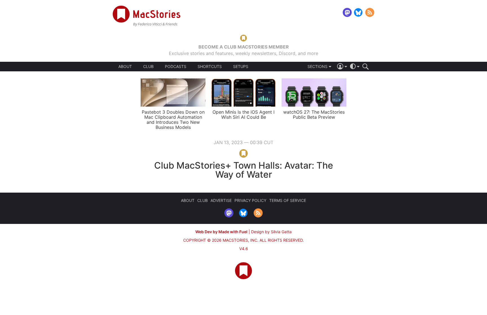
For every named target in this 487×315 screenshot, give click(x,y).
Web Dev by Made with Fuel (221, 231)
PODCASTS (175, 67)
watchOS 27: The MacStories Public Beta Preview (314, 114)
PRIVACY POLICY (250, 200)
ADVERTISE (221, 200)
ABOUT (125, 67)
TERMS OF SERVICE (287, 200)
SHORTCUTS (210, 67)
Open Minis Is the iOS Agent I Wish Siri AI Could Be (243, 114)
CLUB (148, 66)
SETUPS (240, 67)
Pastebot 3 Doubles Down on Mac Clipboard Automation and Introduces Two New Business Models (173, 119)
